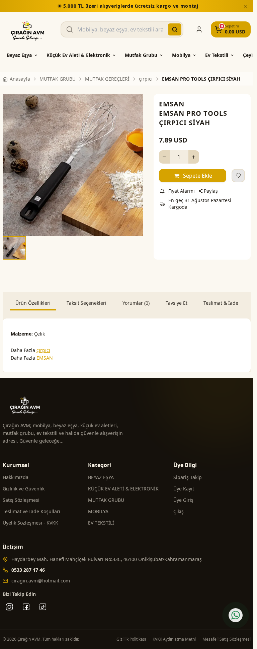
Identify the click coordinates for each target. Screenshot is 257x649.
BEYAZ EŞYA (101, 475)
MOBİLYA (98, 509)
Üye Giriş (183, 498)
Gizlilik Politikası (131, 637)
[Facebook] (26, 605)
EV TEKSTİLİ (101, 521)
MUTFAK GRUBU (106, 498)
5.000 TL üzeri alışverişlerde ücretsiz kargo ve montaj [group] (129, 6)
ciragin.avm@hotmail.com (40, 578)
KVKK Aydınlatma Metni (174, 637)
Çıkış (178, 509)
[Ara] (174, 29)
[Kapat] (245, 6)
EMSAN (171, 103)
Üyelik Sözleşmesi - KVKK (30, 521)
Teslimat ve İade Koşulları (31, 509)
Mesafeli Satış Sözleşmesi (226, 637)
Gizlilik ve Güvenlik (24, 486)
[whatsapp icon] (236, 615)
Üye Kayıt (183, 486)
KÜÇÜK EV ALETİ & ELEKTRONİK (123, 486)
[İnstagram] (9, 605)
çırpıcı (43, 348)
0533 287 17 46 (28, 568)
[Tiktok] (43, 605)
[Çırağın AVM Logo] (28, 29)
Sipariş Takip (187, 475)
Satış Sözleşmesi (21, 498)
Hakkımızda (15, 475)
